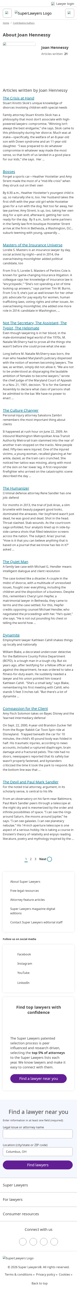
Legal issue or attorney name (23, 1127)
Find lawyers (38, 1164)
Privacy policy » (46, 1274)
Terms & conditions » (20, 1274)
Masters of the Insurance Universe (32, 244)
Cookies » (65, 1274)
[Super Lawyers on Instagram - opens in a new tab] (33, 1241)
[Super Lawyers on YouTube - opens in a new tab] (43, 1241)
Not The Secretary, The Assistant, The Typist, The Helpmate (35, 325)
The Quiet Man (15, 561)
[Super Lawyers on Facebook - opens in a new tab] (23, 1241)
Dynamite (11, 635)
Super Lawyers (15, 1185)
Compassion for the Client (25, 708)
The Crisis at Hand (18, 98)
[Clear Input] (68, 1134)
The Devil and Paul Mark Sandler (30, 781)
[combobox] (38, 1133)
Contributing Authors (24, 23)
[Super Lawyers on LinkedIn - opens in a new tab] (54, 1241)
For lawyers (13, 1199)
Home (6, 23)
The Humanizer (16, 488)
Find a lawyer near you (38, 1078)
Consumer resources (21, 1213)
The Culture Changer (20, 410)
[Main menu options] (7, 13)
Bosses (9, 171)
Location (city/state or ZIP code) (25, 1145)
